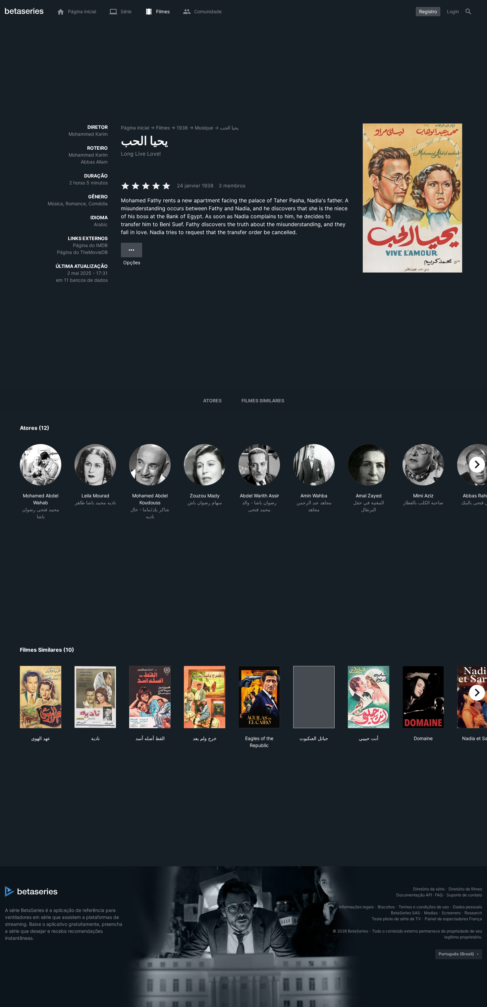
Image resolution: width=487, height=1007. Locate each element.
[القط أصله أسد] (150, 697)
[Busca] (468, 11)
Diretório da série (429, 888)
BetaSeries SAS (405, 912)
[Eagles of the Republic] (259, 697)
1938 (182, 127)
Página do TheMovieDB (82, 252)
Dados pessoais (467, 906)
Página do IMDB (90, 245)
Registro (428, 11)
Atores (212, 400)
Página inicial (135, 127)
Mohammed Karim (88, 134)
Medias (431, 912)
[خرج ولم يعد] (204, 697)
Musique (204, 127)
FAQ (439, 894)
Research (473, 912)
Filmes (163, 127)
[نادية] (95, 697)
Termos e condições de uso (424, 906)
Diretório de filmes (465, 888)
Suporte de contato (464, 894)
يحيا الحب (229, 127)
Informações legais (356, 906)
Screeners (451, 912)
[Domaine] (423, 697)
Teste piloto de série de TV (396, 918)
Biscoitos (386, 906)
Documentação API (414, 894)
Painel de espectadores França (453, 918)
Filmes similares (263, 400)
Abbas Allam (94, 162)
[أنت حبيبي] (368, 697)
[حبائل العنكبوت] (314, 697)
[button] (40, 482)
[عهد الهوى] (40, 697)
